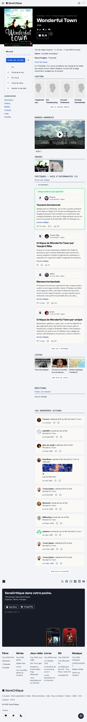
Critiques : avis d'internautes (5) (56, 176)
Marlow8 (46, 503)
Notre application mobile (21, 696)
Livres (47, 653)
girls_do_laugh (48, 445)
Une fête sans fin (63, 662)
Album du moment (76, 674)
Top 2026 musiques (76, 658)
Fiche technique (41, 62)
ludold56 (46, 431)
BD (60, 653)
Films (48, 16)
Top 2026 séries (20, 658)
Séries (20, 653)
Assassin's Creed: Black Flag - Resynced (35, 670)
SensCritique (41, 16)
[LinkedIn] (79, 582)
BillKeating (46, 517)
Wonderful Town (72, 16)
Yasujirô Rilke (54, 235)
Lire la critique (43, 222)
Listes (38, 354)
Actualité (5, 668)
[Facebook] (66, 582)
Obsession (6, 661)
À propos (6, 696)
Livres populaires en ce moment (49, 677)
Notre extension (38, 696)
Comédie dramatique (58, 16)
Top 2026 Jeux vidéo (36, 658)
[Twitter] (62, 582)
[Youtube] (83, 582)
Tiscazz (45, 419)
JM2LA (52, 274)
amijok (52, 312)
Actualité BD (63, 675)
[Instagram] (71, 582)
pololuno (46, 531)
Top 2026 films (8, 657)
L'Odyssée (6, 664)
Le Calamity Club (48, 662)
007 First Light (36, 663)
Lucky (18, 667)
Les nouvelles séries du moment (21, 672)
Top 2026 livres (50, 657)
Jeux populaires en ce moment (35, 680)
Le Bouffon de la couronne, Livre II (50, 669)
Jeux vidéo (36, 653)
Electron (53, 197)
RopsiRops (46, 459)
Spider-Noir (20, 663)
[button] (83, 3)
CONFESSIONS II (78, 664)
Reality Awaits (77, 669)
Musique (77, 653)
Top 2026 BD (63, 657)
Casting (39, 76)
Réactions (40, 388)
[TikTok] (75, 582)
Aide (48, 696)
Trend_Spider (48, 489)
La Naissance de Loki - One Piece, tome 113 (64, 669)
